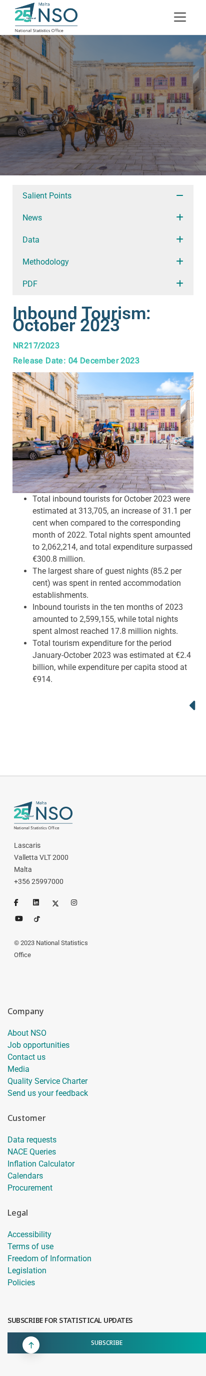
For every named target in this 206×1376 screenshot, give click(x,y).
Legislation (27, 1270)
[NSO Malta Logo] (46, 17)
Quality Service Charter (48, 1081)
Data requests (32, 1139)
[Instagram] (78, 902)
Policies (21, 1282)
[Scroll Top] (31, 1344)
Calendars (25, 1176)
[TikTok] (41, 917)
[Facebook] (21, 902)
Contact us (27, 1057)
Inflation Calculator (41, 1164)
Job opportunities (39, 1045)
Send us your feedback (48, 1093)
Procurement (30, 1188)
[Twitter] (59, 902)
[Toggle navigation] (180, 17)
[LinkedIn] (40, 902)
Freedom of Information (50, 1258)
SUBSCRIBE (106, 1342)
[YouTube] (22, 917)
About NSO (27, 1033)
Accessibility (30, 1234)
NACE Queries (32, 1152)
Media (19, 1069)
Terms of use (31, 1246)
